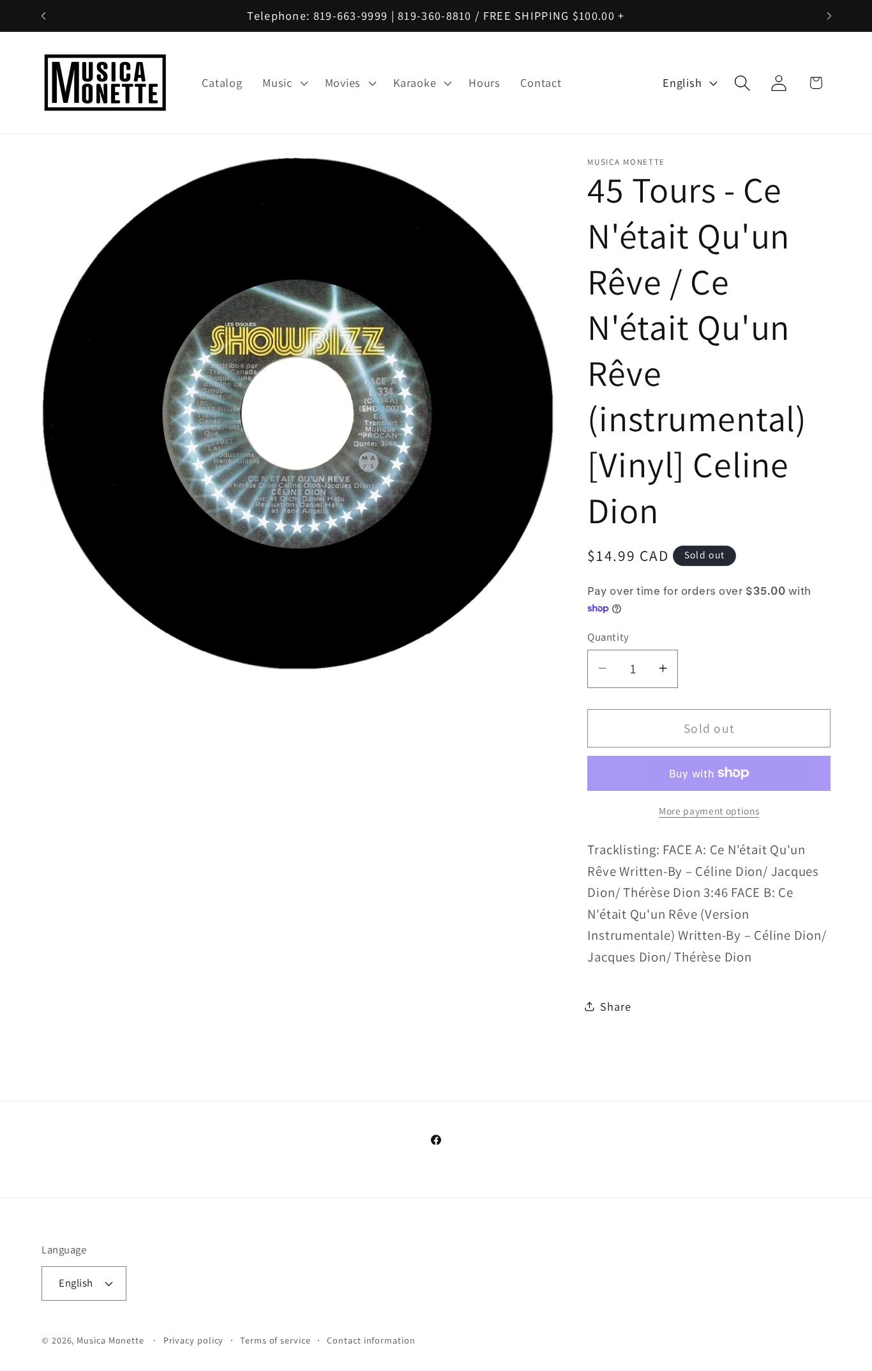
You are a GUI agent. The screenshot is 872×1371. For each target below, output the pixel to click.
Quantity (608, 636)
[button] (283, 83)
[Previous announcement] (43, 15)
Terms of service (275, 1340)
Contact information (371, 1340)
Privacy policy (193, 1340)
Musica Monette (110, 1340)
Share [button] (615, 1006)
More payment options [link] (709, 810)
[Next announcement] (829, 15)
